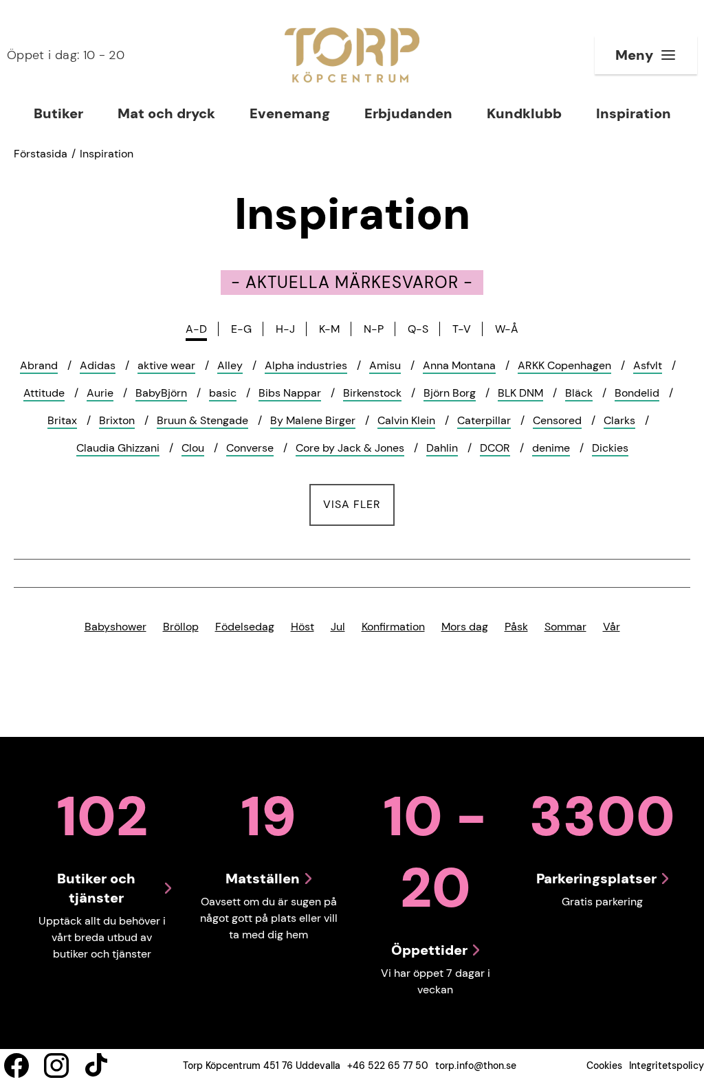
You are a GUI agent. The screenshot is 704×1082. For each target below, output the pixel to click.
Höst (302, 626)
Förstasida (40, 153)
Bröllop (181, 626)
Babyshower (115, 626)
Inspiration (106, 153)
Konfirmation (393, 626)
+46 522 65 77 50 (387, 1065)
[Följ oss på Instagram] (56, 1065)
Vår (611, 626)
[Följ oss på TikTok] (96, 1065)
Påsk (516, 626)
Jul (338, 626)
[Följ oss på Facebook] (16, 1065)
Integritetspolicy (666, 1065)
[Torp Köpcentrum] (352, 54)
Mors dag (464, 626)
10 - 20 (65, 55)
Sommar (565, 626)
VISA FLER (359, 503)
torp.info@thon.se (475, 1065)
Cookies (604, 1065)
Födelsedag (244, 626)
